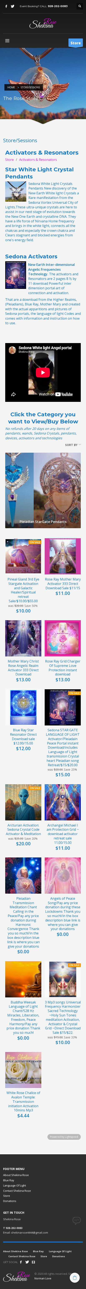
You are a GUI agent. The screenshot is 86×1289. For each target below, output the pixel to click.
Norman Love (42, 1278)
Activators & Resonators (38, 159)
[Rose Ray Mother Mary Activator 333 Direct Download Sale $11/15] (63, 556)
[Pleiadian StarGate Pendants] (43, 484)
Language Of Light (14, 1185)
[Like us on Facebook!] (21, 1262)
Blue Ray (8, 1180)
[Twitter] (12, 6)
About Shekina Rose (16, 1175)
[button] (75, 1278)
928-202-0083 (58, 6)
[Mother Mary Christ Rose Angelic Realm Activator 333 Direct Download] (23, 638)
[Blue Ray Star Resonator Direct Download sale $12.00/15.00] (23, 707)
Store (9, 159)
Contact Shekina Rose (17, 1191)
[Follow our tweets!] (27, 1262)
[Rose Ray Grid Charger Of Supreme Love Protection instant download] (63, 638)
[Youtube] (33, 1262)
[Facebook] (6, 6)
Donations (9, 1201)
